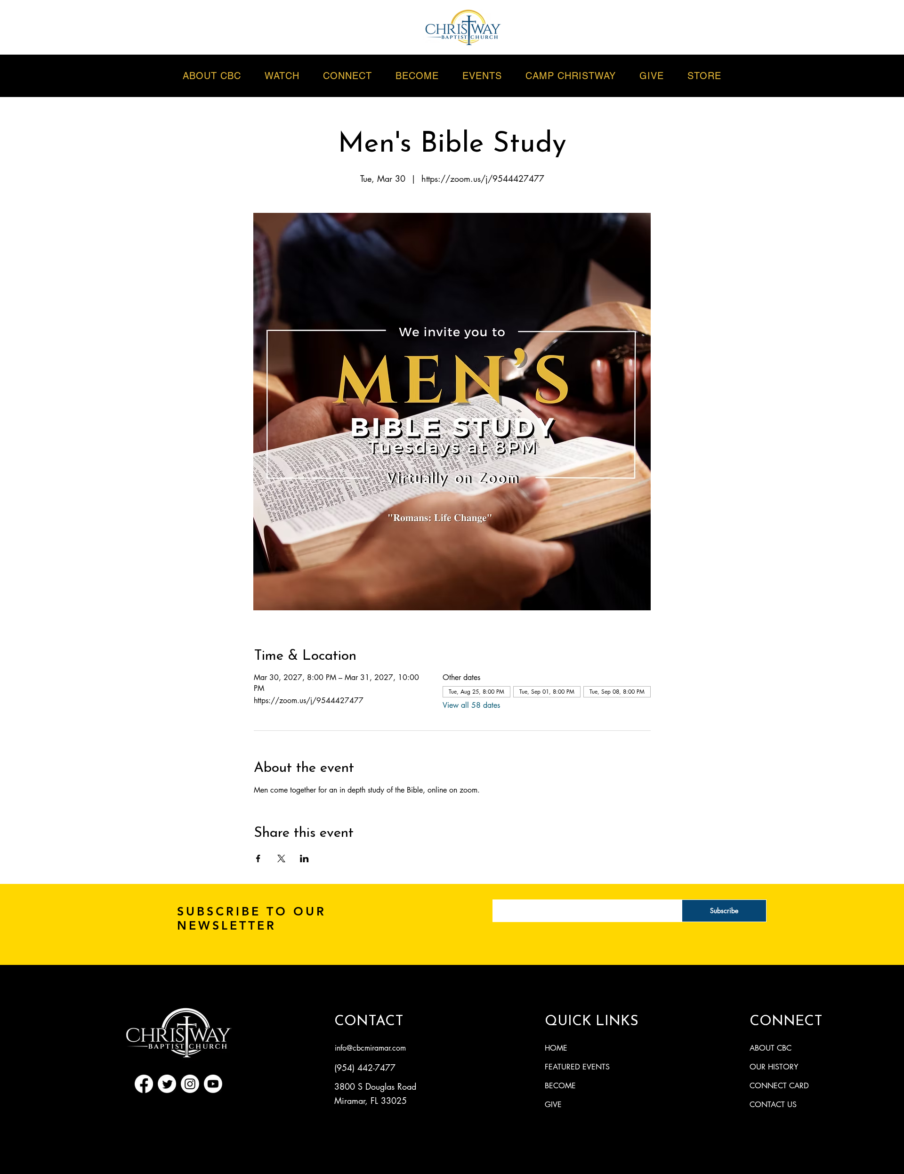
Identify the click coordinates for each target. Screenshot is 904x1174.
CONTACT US (773, 1104)
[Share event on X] (281, 858)
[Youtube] (213, 1084)
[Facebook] (144, 1084)
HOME (556, 1048)
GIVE (553, 1104)
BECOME (560, 1086)
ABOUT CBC (770, 1048)
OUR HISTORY (774, 1067)
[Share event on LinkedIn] (304, 858)
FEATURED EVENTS (577, 1067)
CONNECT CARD (779, 1086)
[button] (482, 75)
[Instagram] (190, 1084)
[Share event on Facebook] (258, 858)
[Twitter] (167, 1084)
